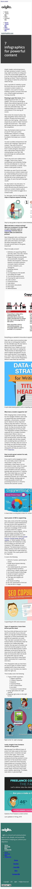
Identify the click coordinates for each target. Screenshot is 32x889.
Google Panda (14, 538)
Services (16, 864)
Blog (6, 16)
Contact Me (8, 850)
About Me (7, 14)
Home (6, 12)
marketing (8, 231)
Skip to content (4, 1)
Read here (11, 450)
